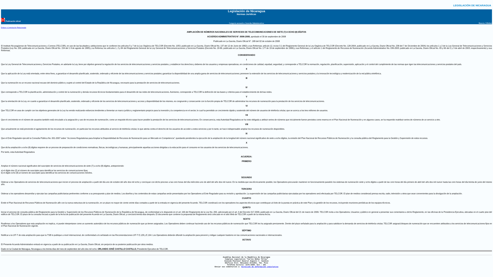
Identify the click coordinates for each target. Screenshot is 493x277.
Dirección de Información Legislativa (259, 267)
